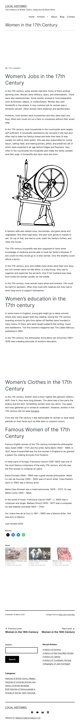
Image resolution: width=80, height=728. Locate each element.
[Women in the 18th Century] (63, 553)
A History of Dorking (52, 649)
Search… (9, 645)
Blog (62, 17)
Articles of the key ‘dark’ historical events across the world (31, 693)
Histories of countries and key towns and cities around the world (33, 682)
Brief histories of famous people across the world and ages (31, 689)
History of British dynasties (17, 686)
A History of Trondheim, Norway (57, 660)
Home (31, 17)
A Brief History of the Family (38, 561)
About (54, 17)
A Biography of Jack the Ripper (56, 664)
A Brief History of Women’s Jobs (16, 561)
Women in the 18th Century (61, 561)
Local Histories (16, 6)
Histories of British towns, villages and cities (24, 678)
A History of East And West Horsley (58, 653)
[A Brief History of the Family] (39, 553)
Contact (71, 17)
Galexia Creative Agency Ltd (27, 718)
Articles (41, 17)
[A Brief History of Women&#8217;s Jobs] (16, 553)
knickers (35, 411)
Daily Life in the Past (67, 614)
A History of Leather (51, 657)
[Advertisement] (40, 48)
